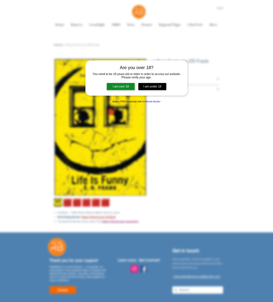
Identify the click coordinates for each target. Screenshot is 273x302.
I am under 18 (152, 86)
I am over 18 (121, 86)
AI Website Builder (151, 101)
